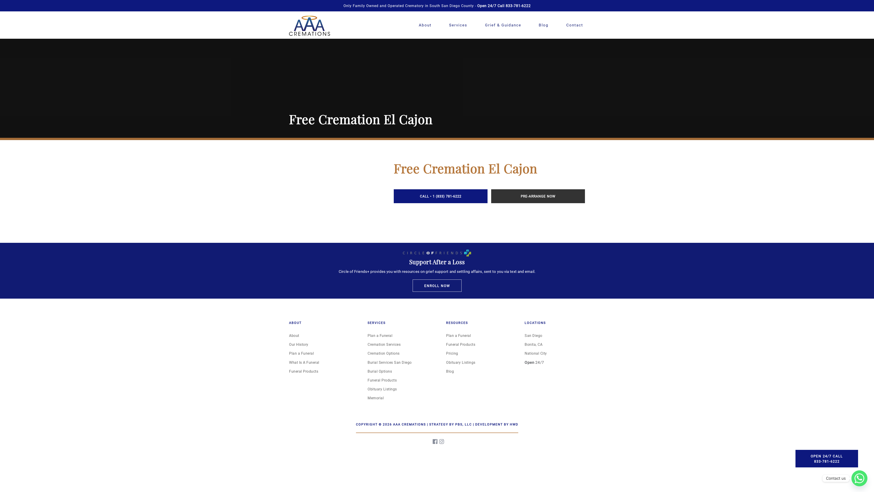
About (425, 25)
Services (458, 25)
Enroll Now (437, 285)
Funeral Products (303, 371)
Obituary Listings (382, 389)
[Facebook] (435, 441)
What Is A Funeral (304, 362)
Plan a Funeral (301, 353)
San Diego (533, 335)
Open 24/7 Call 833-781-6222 (827, 459)
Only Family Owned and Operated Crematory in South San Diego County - (437, 5)
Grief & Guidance (503, 25)
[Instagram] (442, 441)
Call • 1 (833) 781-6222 (440, 196)
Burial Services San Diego (390, 362)
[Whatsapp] (859, 478)
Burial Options (380, 371)
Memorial (376, 397)
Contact (574, 25)
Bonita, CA (533, 344)
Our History (298, 344)
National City (536, 353)
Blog (544, 25)
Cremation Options (384, 353)
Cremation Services (384, 344)
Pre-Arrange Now (538, 196)
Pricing (452, 353)
